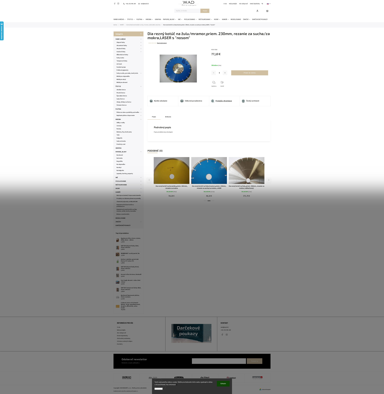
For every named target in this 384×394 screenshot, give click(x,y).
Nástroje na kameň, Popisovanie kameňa (129, 195)
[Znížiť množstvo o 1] (213, 73)
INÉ (117, 177)
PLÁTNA (118, 109)
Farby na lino (120, 58)
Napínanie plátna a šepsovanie (126, 115)
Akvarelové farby (122, 46)
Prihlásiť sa (254, 361)
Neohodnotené (162, 43)
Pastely (119, 129)
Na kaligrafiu (120, 170)
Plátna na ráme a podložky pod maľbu (128, 112)
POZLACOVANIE (121, 181)
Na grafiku (120, 161)
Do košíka (167, 171)
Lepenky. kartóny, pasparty (125, 174)
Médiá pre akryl (121, 79)
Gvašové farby (121, 52)
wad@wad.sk (224, 327)
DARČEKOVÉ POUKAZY (123, 225)
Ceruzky (119, 126)
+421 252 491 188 (226, 330)
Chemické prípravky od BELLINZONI (127, 202)
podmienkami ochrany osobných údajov (151, 363)
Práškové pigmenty (122, 70)
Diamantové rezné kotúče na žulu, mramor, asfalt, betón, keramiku (127, 210)
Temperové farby (122, 61)
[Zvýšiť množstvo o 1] (225, 73)
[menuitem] (120, 19)
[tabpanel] (209, 178)
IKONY (118, 188)
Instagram (118, 3)
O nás (225, 4)
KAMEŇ (118, 192)
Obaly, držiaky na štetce (124, 102)
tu (177, 385)
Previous (149, 180)
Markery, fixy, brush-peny (124, 132)
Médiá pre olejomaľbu (123, 76)
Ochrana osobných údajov (124, 341)
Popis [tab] (154, 117)
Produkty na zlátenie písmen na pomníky (129, 199)
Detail (176, 171)
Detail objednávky (255, 4)
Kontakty (120, 344)
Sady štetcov (121, 99)
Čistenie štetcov (122, 105)
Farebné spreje (121, 67)
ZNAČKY (118, 222)
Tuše (118, 135)
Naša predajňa (233, 4)
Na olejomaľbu (121, 164)
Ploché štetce (121, 93)
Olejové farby (121, 42)
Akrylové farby (121, 49)
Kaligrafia (119, 138)
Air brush (119, 64)
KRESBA (118, 119)
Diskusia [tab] (168, 117)
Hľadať (205, 11)
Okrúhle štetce (121, 90)
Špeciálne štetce (122, 96)
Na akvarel (120, 155)
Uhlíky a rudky (121, 123)
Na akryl (119, 167)
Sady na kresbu (121, 141)
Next (269, 180)
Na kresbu (119, 158)
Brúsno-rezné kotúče (123, 214)
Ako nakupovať (243, 4)
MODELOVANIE (120, 218)
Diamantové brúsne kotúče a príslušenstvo (125, 205)
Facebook (115, 3)
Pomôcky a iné (121, 144)
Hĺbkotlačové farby (122, 55)
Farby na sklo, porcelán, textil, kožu (127, 73)
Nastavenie (158, 388)
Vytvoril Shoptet (266, 389)
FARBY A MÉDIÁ (121, 39)
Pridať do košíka (250, 73)
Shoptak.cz (135, 391)
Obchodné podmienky (123, 338)
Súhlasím (223, 384)
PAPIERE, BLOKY (121, 152)
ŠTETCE (118, 86)
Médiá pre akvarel (122, 82)
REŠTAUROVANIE (121, 185)
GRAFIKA (118, 148)
